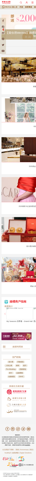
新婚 (17, 449)
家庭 (31, 449)
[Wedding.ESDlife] (6, 2)
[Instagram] (3, 27)
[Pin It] (3, 39)
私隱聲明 (10, 476)
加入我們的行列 (24, 474)
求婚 (21, 7)
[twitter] (3, 45)
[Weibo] (3, 33)
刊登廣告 (13, 474)
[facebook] (3, 21)
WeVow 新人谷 (11, 7)
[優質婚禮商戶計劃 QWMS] (16, 391)
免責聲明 (27, 445)
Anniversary (24, 449)
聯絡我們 (30, 474)
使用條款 (6, 476)
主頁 (4, 474)
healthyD (8, 453)
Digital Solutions (26, 453)
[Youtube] (3, 51)
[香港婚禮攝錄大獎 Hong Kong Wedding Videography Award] (16, 411)
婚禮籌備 (28, 7)
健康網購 (15, 453)
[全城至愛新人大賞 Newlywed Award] (16, 405)
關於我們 (8, 474)
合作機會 (18, 474)
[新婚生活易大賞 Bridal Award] (16, 399)
